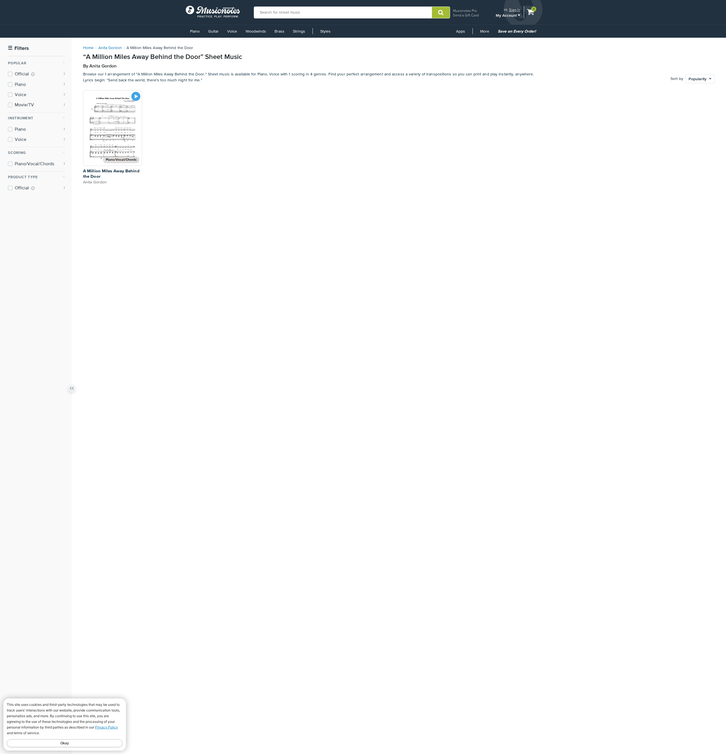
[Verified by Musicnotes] (33, 74)
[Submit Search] (441, 12)
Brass (279, 31)
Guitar (213, 31)
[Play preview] (135, 96)
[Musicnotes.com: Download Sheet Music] (213, 12)
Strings (299, 31)
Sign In (514, 10)
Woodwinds (256, 31)
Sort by (676, 79)
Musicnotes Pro (465, 10)
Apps (460, 31)
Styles (325, 31)
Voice (232, 31)
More (486, 33)
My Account (507, 15)
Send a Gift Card (466, 15)
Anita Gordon (110, 48)
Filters (18, 48)
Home (88, 48)
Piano (195, 31)
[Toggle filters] (72, 389)
